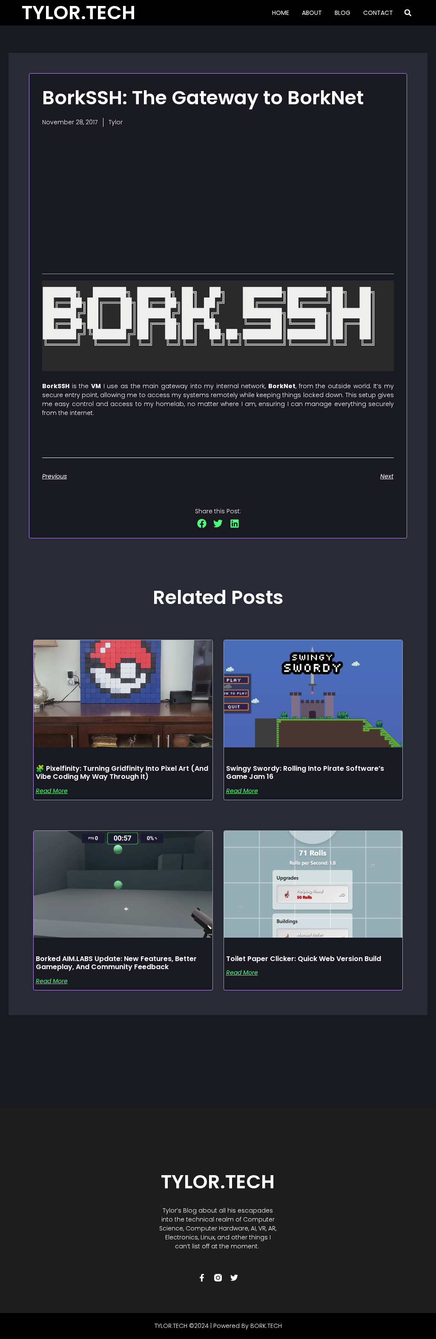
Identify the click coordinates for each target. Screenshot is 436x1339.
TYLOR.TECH (218, 1181)
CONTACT (378, 13)
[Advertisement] (218, 199)
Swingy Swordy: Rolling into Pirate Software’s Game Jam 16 (305, 772)
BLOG (342, 13)
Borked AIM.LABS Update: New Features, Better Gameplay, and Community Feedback (116, 963)
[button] (408, 12)
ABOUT (312, 13)
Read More (52, 791)
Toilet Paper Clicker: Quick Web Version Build (303, 959)
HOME (280, 13)
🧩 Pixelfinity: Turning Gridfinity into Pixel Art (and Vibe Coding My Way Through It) (122, 772)
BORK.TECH (266, 1326)
